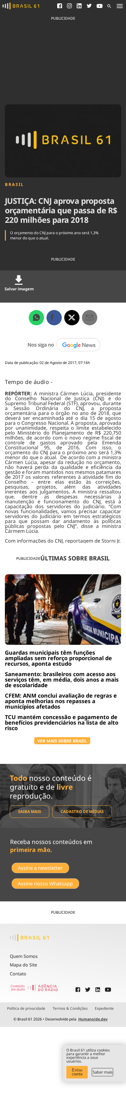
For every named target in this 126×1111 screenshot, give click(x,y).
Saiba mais (29, 811)
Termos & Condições (70, 1008)
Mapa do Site (23, 965)
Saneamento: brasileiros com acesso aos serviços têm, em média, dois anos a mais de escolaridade (62, 679)
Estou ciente (77, 1072)
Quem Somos (24, 956)
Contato (18, 974)
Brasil (14, 184)
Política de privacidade (26, 1008)
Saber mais (103, 1072)
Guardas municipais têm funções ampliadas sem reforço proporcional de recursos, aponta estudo (58, 658)
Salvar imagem (19, 289)
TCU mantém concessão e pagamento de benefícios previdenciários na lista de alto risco (61, 722)
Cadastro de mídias (82, 811)
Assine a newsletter (40, 868)
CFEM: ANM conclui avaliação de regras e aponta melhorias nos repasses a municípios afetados (61, 701)
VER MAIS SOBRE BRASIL (62, 741)
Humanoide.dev (93, 1019)
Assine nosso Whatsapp (45, 883)
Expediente (104, 1008)
